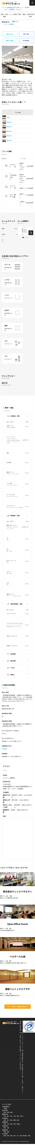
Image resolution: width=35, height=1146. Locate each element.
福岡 (5, 1135)
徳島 (5, 1132)
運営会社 (22, 1024)
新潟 (5, 1120)
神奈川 (22, 1116)
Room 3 (9, 126)
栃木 (8, 1116)
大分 (18, 1135)
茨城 (5, 1116)
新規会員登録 (20, 1026)
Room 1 (9, 122)
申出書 (4, 733)
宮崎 (21, 1135)
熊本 (14, 1135)
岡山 (5, 1127)
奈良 (14, 1124)
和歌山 (18, 1124)
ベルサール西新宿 (9, 9)
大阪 (8, 1124)
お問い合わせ (20, 1039)
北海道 (5, 1108)
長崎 (11, 1135)
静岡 (14, 1120)
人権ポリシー (22, 1090)
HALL (8, 117)
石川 (8, 1120)
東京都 (27, 7)
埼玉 (11, 1116)
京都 (5, 1124)
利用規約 (4, 749)
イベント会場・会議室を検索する (17, 1006)
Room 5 (9, 136)
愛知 (18, 1120)
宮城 (8, 1112)
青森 (5, 1112)
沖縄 (29, 1135)
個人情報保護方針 (22, 1056)
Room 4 (9, 131)
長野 (11, 1120)
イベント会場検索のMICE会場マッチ (12, 7)
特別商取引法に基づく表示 (22, 1074)
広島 (8, 1127)
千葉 (14, 1116)
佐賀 (8, 1135)
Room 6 (9, 140)
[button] (23, 237)
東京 (18, 1116)
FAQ (21, 1032)
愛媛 (8, 1132)
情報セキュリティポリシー (22, 1038)
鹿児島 (25, 1135)
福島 (11, 1112)
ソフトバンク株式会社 (20, 1061)
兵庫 (11, 1124)
